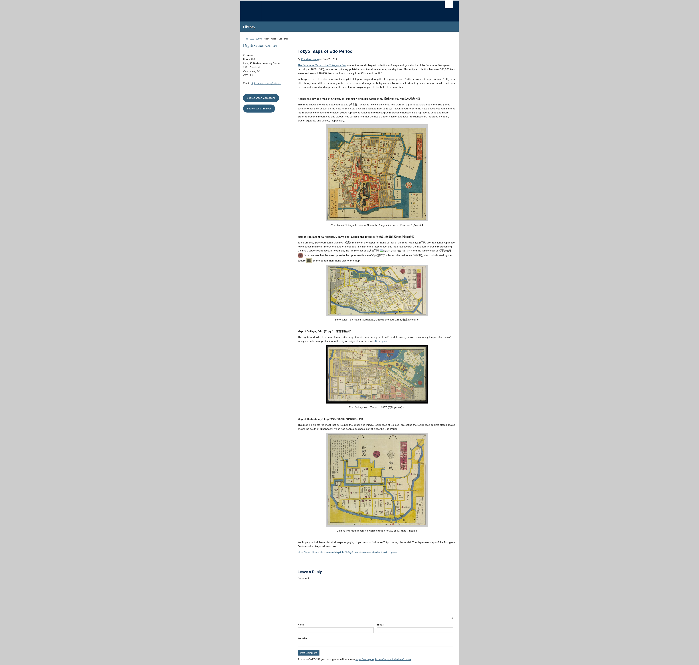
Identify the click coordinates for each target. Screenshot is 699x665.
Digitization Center (260, 45)
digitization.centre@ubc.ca (266, 83)
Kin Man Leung (310, 59)
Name (301, 624)
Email (380, 624)
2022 (252, 39)
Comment (303, 578)
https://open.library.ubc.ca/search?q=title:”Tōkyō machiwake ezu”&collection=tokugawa (347, 552)
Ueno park (381, 341)
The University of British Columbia (250, 11)
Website (302, 638)
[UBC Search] (449, 4)
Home (245, 39)
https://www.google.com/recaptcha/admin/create (383, 659)
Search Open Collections (261, 97)
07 (262, 39)
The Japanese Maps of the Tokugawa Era (322, 65)
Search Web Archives (259, 108)
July (258, 39)
